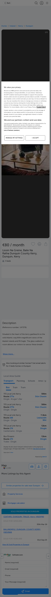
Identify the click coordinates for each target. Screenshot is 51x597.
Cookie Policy (41, 107)
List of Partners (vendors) (12, 130)
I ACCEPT (35, 138)
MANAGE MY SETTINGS (14, 138)
